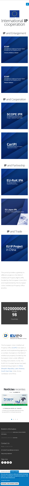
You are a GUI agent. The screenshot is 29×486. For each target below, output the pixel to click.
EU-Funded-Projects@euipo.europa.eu (10, 450)
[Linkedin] (8, 462)
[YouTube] (10, 462)
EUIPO (14, 348)
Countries (14, 319)
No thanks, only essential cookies (9, 483)
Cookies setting (14, 471)
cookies (17, 477)
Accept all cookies (5, 480)
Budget (14, 311)
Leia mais (15, 437)
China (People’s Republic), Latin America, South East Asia (13, 368)
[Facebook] (2, 462)
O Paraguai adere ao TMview (12, 408)
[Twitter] (5, 462)
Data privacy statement (6, 453)
